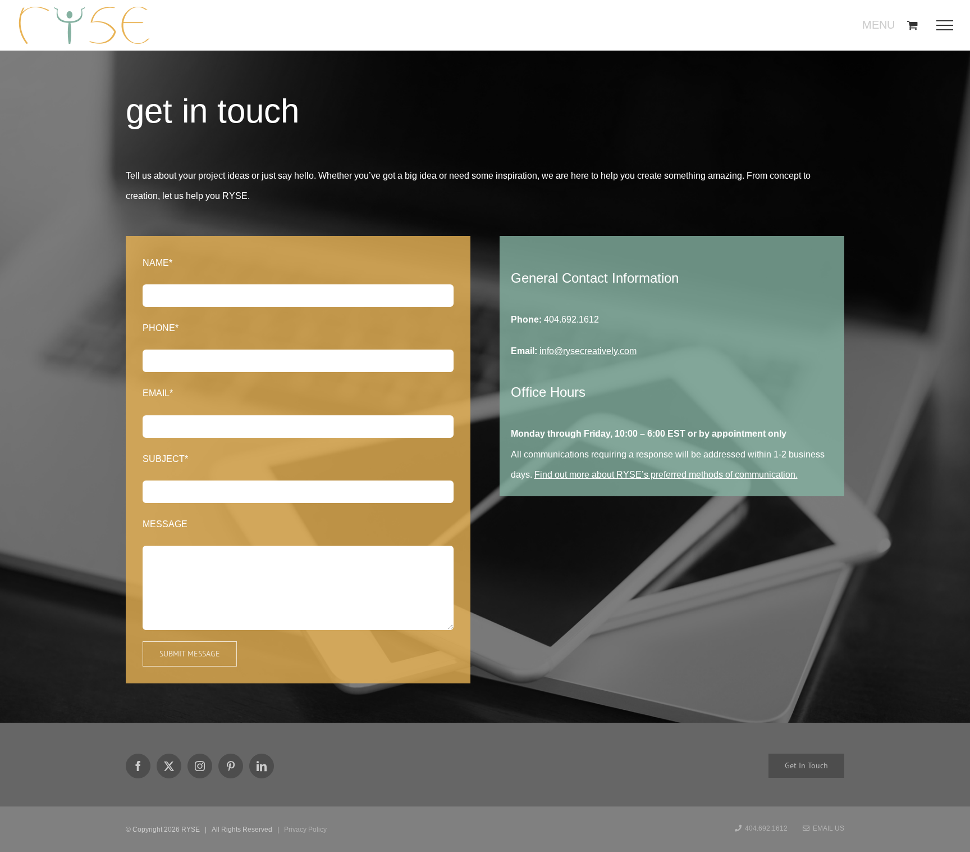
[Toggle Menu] (948, 25)
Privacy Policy (305, 829)
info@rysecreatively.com (588, 351)
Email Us (826, 828)
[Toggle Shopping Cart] (912, 25)
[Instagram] (199, 766)
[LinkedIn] (261, 766)
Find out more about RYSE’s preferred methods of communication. (666, 474)
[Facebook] (138, 766)
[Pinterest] (230, 766)
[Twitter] (169, 766)
